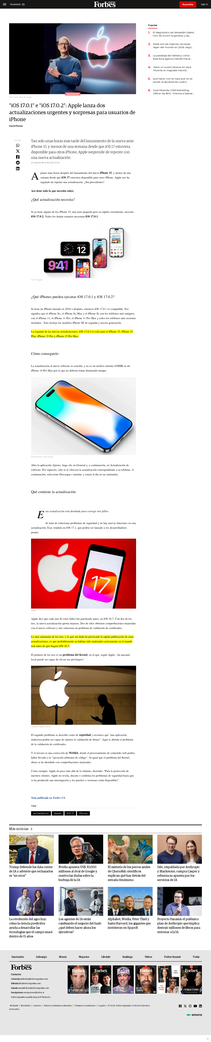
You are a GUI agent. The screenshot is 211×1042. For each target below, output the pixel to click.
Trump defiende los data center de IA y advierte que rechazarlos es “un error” (31, 871)
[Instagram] (190, 1006)
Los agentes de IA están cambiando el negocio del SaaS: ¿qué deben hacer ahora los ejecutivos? (80, 926)
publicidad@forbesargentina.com (34, 979)
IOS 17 (70, 813)
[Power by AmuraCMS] (194, 1014)
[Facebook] (17, 157)
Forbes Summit (172, 957)
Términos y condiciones (85, 1006)
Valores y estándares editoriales (58, 1006)
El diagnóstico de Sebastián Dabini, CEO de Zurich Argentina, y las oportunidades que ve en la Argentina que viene (173, 34)
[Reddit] (17, 163)
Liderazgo (41, 957)
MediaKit (14, 1006)
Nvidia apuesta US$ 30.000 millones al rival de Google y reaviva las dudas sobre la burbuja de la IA (78, 874)
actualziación (41, 813)
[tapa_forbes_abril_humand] (100, 980)
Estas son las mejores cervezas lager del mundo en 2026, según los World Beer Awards (173, 46)
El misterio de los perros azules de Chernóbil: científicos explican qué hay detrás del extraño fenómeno (129, 874)
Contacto (37, 1006)
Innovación (18, 957)
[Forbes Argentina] (105, 4)
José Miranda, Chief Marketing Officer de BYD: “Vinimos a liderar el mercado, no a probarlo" (173, 92)
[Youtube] (195, 1006)
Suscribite (187, 4)
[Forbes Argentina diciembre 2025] (146, 980)
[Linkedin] (17, 169)
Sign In (204, 4)
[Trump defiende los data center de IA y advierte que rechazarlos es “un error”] (31, 849)
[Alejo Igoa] (123, 980)
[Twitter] (17, 151)
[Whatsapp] (17, 146)
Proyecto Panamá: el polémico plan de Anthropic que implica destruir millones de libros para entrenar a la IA (178, 926)
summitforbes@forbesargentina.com (33, 988)
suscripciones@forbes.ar (33, 993)
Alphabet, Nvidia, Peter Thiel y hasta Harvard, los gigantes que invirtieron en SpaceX (129, 923)
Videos (148, 957)
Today (196, 957)
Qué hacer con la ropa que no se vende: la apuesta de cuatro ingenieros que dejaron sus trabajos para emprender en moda (172, 80)
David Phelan (16, 126)
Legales (102, 1006)
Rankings (127, 957)
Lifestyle (105, 957)
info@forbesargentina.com (30, 984)
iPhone (83, 813)
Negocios (84, 957)
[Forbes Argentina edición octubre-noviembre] (168, 980)
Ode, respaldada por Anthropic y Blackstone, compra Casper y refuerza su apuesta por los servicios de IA (178, 874)
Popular (152, 25)
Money (63, 957)
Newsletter (25, 1006)
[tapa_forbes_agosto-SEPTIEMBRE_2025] (191, 980)
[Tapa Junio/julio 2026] (78, 980)
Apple (57, 813)
